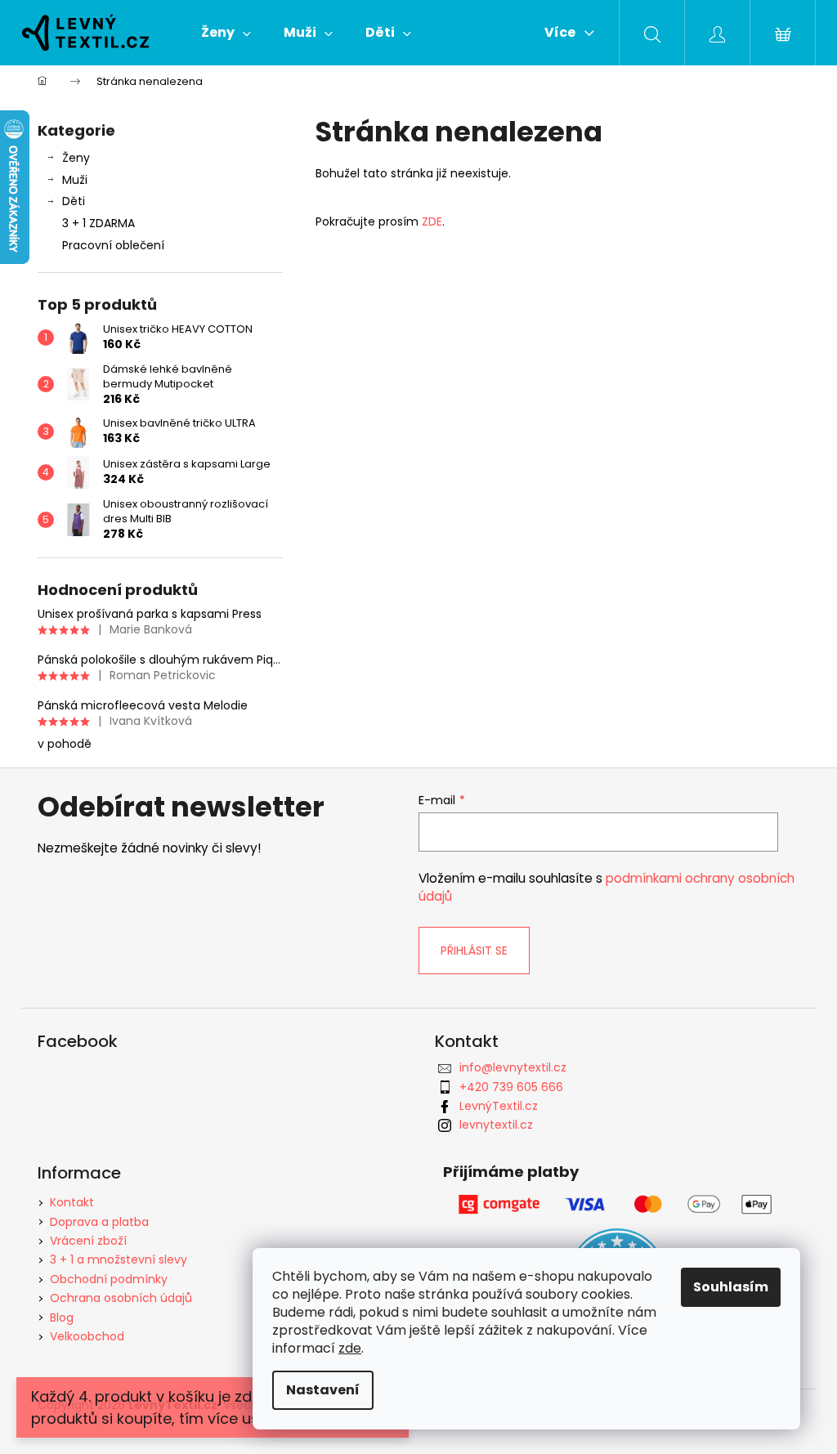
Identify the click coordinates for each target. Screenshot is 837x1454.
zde (349, 1348)
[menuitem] (226, 32)
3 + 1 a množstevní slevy (118, 1259)
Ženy (76, 158)
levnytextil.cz (496, 1124)
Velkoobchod (87, 1336)
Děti (73, 201)
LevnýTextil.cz (498, 1106)
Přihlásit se (474, 950)
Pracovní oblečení (113, 245)
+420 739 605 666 (511, 1087)
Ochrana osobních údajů (121, 1298)
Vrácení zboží (88, 1241)
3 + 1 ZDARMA (98, 223)
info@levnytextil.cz (512, 1067)
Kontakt (72, 1202)
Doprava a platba (99, 1222)
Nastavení (323, 1389)
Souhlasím (730, 1286)
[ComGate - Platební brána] (617, 1204)
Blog (62, 1317)
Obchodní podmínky (109, 1279)
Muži (74, 180)
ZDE (430, 221)
